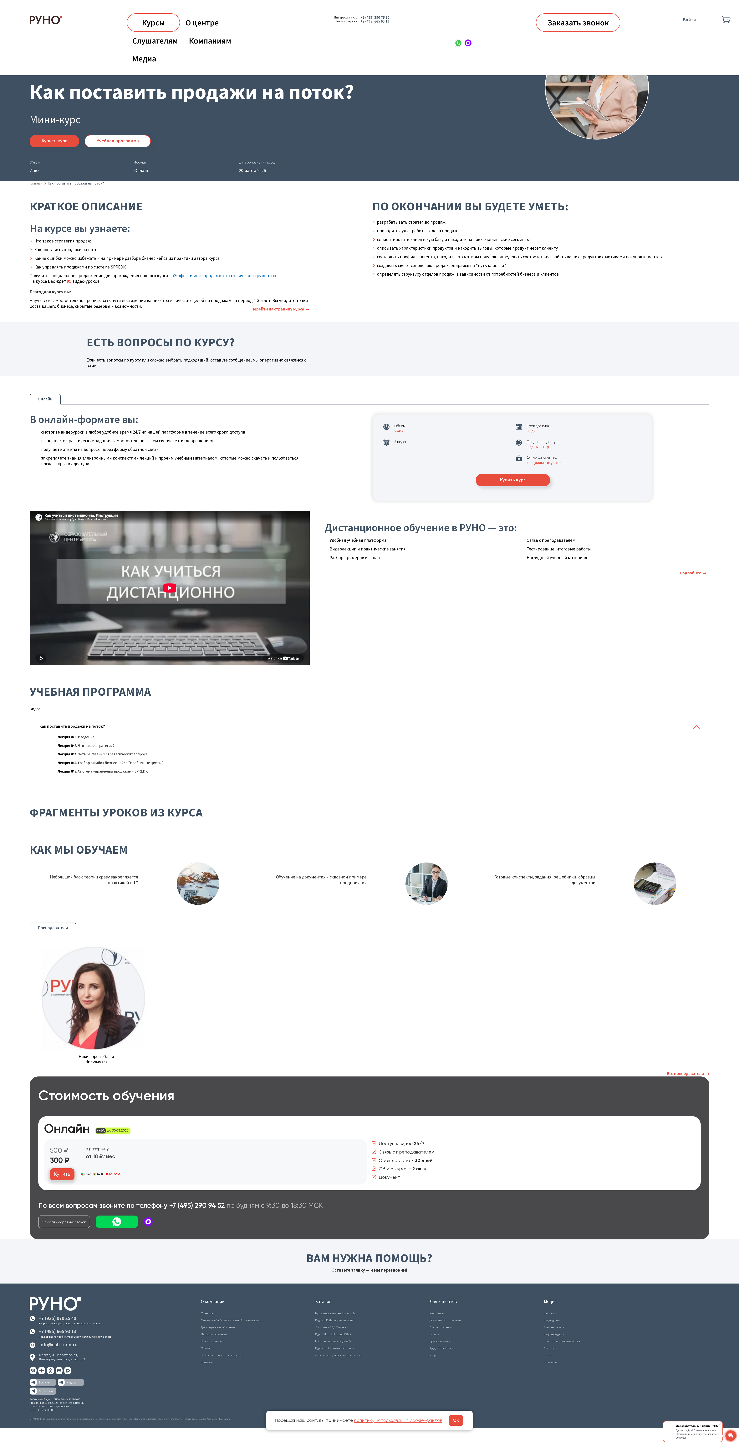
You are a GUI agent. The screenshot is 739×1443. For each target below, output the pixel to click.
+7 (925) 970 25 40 (57, 1318)
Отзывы (206, 1348)
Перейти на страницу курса (277, 309)
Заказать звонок (578, 22)
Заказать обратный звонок (64, 1222)
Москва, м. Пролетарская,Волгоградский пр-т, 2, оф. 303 (62, 1357)
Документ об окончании (445, 1320)
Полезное (550, 1362)
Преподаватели (53, 927)
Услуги (434, 1355)
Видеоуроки (552, 1320)
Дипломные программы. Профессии (338, 1355)
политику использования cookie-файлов (398, 1420)
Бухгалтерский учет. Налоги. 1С (335, 1313)
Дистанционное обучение (218, 1327)
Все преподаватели (685, 1073)
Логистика (550, 1348)
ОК (456, 1420)
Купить (62, 1174)
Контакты (207, 1362)
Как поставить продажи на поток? (72, 726)
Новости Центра (211, 1341)
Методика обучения (214, 1334)
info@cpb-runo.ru (58, 1344)
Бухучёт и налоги (555, 1327)
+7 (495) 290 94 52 (197, 1205)
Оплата (434, 1334)
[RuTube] (59, 1373)
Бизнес (548, 1355)
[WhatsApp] (458, 43)
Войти (689, 20)
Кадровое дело (554, 1334)
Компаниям (210, 40)
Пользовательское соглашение (222, 1355)
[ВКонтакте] (33, 1373)
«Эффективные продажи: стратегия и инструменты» (224, 275)
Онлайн (45, 399)
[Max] (468, 42)
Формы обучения (441, 1327)
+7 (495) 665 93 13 (375, 21)
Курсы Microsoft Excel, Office (333, 1334)
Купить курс (54, 141)
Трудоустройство (441, 1348)
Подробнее (690, 573)
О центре (202, 22)
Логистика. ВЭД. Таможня (331, 1327)
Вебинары (550, 1313)
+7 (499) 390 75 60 (375, 17)
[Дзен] (42, 1373)
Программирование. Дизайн (333, 1341)
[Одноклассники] (50, 1373)
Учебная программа (118, 141)
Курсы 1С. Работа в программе (335, 1348)
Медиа (144, 58)
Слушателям (155, 40)
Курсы (153, 22)
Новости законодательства (562, 1341)
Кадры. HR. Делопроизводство (334, 1320)
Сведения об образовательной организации (230, 1320)
